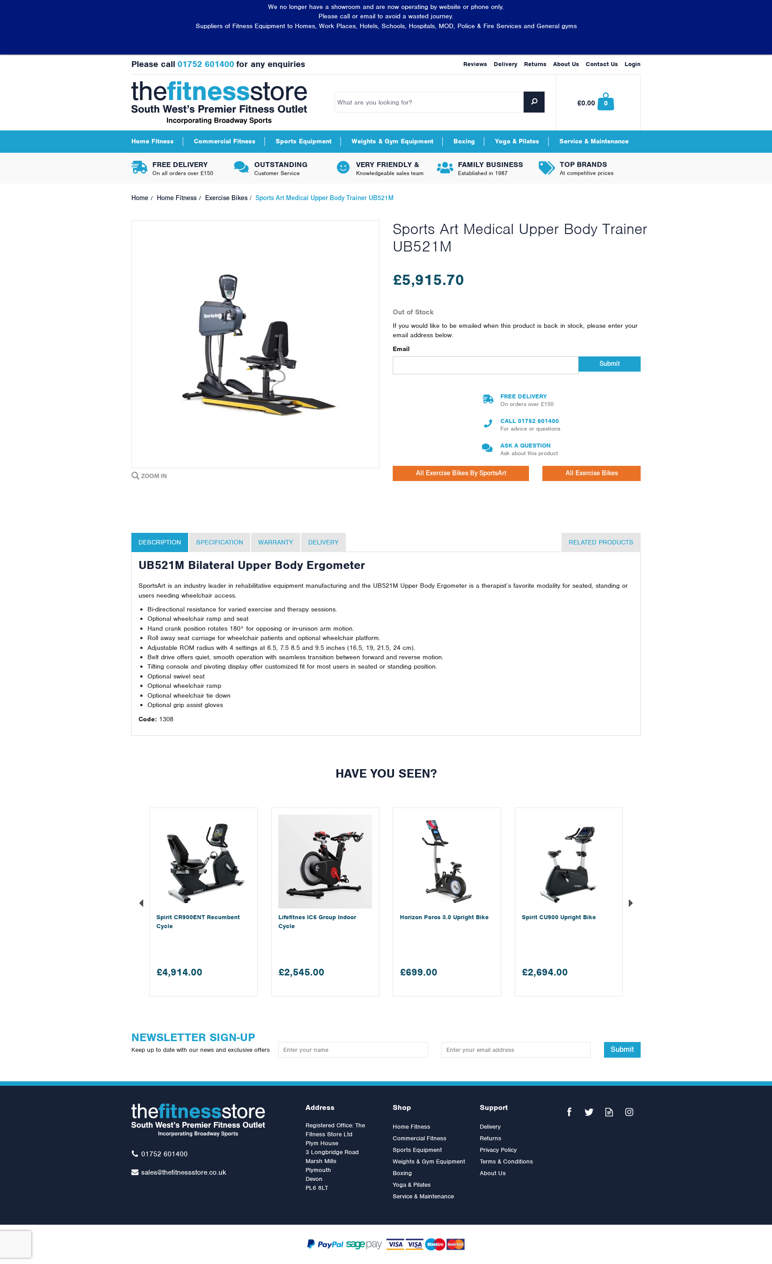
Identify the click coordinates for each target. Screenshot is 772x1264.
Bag (598, 102)
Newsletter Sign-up (200, 1042)
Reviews (475, 64)
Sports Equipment (417, 1150)
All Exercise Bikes (592, 473)
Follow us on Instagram (629, 1112)
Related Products (601, 542)
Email (401, 349)
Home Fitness (411, 1126)
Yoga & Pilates (412, 1185)
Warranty (275, 542)
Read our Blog (609, 1112)
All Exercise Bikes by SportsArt (461, 473)
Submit (610, 364)
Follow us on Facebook (569, 1112)
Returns (490, 1138)
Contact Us (602, 64)
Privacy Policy (498, 1150)
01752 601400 (538, 421)
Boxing (402, 1173)
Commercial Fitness (419, 1138)
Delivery (323, 542)
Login (633, 64)
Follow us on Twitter (589, 1112)
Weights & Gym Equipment (429, 1161)
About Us (493, 1173)
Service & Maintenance (423, 1196)
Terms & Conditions (506, 1161)
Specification (219, 542)
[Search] (534, 102)
